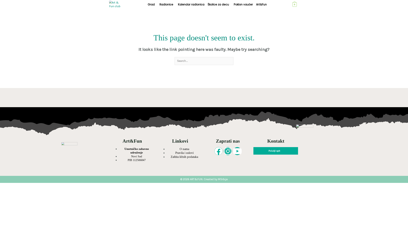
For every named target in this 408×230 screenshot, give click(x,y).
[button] (152, 5)
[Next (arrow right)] (19, 190)
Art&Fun (261, 4)
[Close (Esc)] (44, 185)
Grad (151, 4)
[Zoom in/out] (6, 185)
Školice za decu (218, 4)
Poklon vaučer (243, 4)
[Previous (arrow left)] (6, 190)
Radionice (166, 4)
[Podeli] (32, 185)
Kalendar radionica (191, 4)
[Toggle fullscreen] (19, 185)
